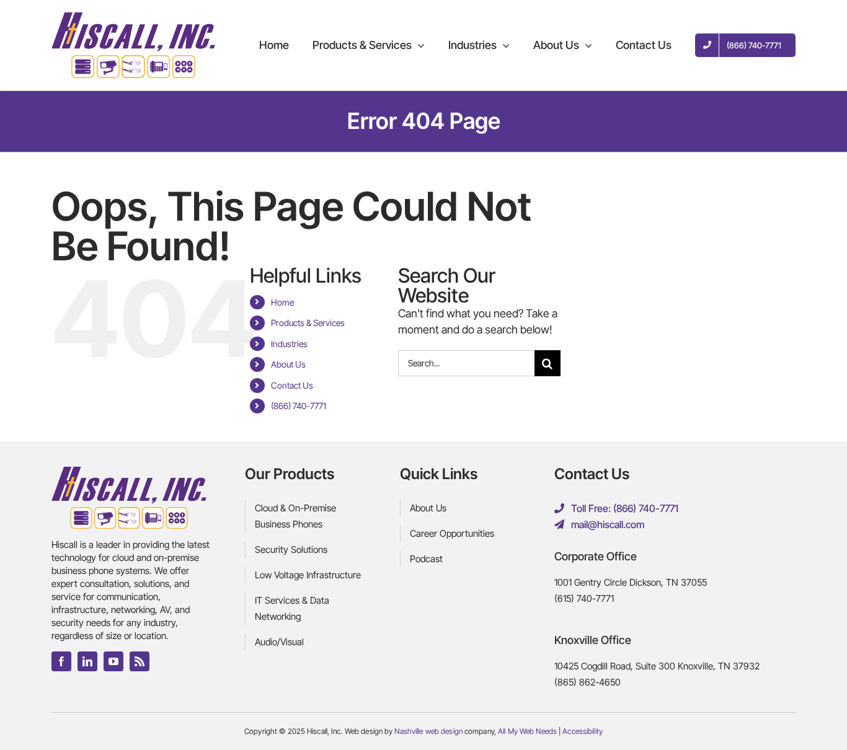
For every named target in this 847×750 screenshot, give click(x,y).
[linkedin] (87, 661)
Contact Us (292, 385)
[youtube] (113, 661)
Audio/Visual (279, 642)
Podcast (426, 559)
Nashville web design (428, 731)
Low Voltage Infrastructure (308, 575)
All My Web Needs (527, 731)
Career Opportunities (452, 533)
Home (282, 302)
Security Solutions (291, 549)
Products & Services (308, 322)
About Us (288, 364)
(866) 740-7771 (298, 405)
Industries (289, 343)
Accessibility (582, 731)
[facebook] (61, 661)
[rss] (139, 661)
